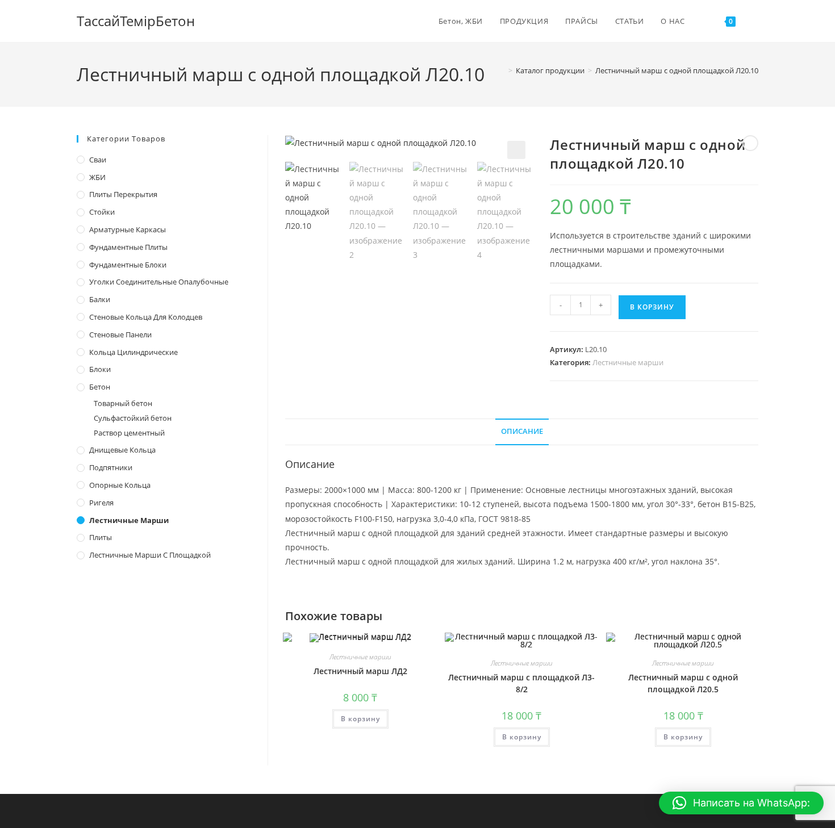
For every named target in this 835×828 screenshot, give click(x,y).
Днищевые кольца (122, 450)
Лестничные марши (627, 362)
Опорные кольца (120, 485)
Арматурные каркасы (127, 229)
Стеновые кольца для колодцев (145, 317)
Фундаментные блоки (127, 265)
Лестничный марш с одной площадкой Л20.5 (683, 683)
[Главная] (502, 70)
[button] (516, 150)
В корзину (652, 307)
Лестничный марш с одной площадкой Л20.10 (676, 70)
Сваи (97, 159)
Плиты (100, 537)
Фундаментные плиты (128, 247)
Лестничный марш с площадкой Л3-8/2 (521, 683)
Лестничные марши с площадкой (150, 555)
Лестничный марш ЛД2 (360, 671)
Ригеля (101, 502)
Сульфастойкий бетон (133, 418)
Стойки (102, 212)
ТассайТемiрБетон (136, 20)
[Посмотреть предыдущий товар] (750, 143)
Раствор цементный (129, 433)
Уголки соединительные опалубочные (158, 282)
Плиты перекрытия (123, 194)
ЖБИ (97, 177)
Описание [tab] (522, 431)
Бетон (99, 387)
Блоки (100, 369)
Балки (99, 299)
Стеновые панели (120, 334)
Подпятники (110, 467)
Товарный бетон (123, 403)
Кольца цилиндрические (133, 352)
